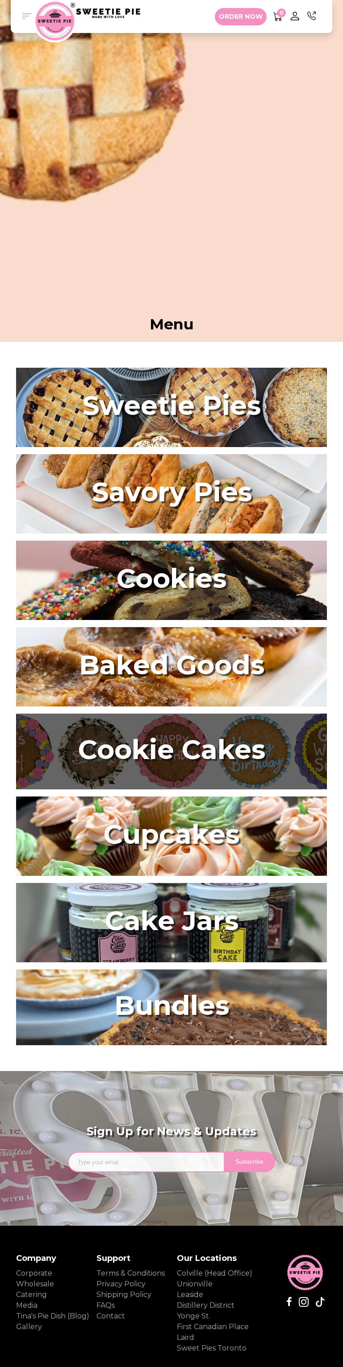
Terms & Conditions (130, 1273)
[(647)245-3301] (311, 16)
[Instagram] (300, 1302)
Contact (110, 1316)
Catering (31, 1294)
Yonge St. (193, 1316)
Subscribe (249, 1161)
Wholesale (35, 1284)
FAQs (105, 1305)
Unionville (195, 1284)
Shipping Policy (123, 1294)
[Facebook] (289, 1302)
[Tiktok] (317, 1302)
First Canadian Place (213, 1326)
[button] (27, 16)
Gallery (29, 1326)
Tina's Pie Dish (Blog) (51, 1316)
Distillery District (205, 1305)
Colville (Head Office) (214, 1273)
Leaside (190, 1294)
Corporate (34, 1273)
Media (27, 1305)
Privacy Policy (121, 1284)
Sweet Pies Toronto (212, 1348)
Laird (185, 1337)
